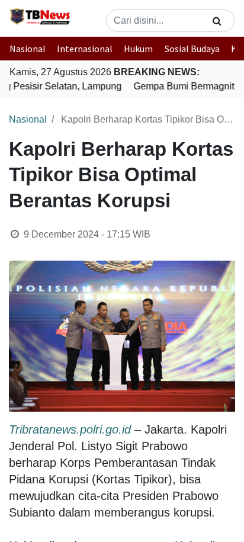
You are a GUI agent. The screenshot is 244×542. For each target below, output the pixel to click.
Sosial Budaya (192, 48)
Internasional (85, 48)
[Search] (217, 20)
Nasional (27, 48)
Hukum (138, 48)
